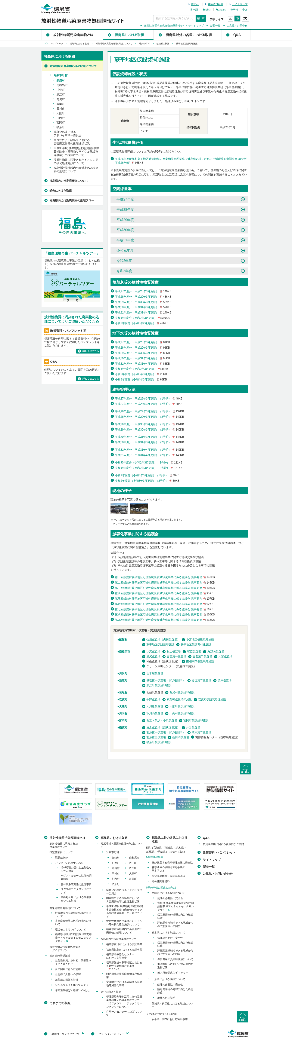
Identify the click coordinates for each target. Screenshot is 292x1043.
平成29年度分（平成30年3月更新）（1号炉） (149, 424)
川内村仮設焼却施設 (182, 713)
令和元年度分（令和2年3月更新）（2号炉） (148, 467)
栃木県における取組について (168, 932)
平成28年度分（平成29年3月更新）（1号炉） (149, 411)
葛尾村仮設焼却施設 (182, 692)
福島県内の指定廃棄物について (69, 180)
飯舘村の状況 (162, 43)
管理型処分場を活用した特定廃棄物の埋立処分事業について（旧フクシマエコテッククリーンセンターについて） (124, 1001)
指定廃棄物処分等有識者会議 (168, 876)
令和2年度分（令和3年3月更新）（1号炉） (147, 475)
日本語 (194, 9)
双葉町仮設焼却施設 (179, 699)
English (206, 9)
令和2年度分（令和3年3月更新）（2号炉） (147, 480)
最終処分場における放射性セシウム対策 (76, 899)
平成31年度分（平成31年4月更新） (143, 312)
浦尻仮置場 (153, 656)
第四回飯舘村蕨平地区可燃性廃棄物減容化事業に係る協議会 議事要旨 (164, 593)
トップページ (56, 43)
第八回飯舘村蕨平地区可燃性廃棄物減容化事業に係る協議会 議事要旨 (165, 614)
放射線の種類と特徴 (66, 979)
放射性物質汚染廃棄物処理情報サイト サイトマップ (174, 25)
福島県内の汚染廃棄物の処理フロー (72, 200)
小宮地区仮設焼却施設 (200, 639)
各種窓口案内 (215, 4)
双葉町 (123, 699)
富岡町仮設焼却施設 (195, 720)
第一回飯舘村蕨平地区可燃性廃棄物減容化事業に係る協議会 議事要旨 (165, 577)
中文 (245, 9)
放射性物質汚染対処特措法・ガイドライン (65, 948)
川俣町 (123, 673)
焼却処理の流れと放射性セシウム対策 (76, 869)
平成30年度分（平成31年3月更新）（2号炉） (149, 442)
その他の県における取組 (161, 1014)
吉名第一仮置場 (176, 656)
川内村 (123, 713)
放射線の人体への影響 (68, 974)
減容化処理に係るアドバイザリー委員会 (67, 133)
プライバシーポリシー (111, 1034)
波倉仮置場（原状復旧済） (163, 727)
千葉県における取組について (168, 979)
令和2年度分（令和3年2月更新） (141, 323)
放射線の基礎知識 (60, 955)
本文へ (195, 4)
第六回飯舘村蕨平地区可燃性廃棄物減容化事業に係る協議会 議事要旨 (164, 604)
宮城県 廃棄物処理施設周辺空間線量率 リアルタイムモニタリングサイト (175, 906)
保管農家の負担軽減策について (175, 959)
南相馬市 (124, 651)
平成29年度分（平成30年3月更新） (143, 302)
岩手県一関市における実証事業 (170, 1019)
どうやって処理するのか (69, 863)
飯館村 (123, 639)
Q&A (236, 34)
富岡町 (123, 720)
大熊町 (123, 706)
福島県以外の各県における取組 (187, 34)
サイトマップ (240, 4)
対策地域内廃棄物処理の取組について (114, 43)
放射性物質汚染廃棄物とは (72, 34)
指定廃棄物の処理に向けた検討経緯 (175, 916)
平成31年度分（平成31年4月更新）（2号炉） (149, 455)
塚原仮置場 (194, 651)
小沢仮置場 (153, 651)
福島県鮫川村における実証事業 (124, 944)
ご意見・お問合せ (237, 25)
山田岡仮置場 (180, 737)
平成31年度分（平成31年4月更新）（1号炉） (149, 449)
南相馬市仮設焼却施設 (200, 661)
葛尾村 (123, 692)
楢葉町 (123, 727)
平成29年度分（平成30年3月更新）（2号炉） (149, 429)
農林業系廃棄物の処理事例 (76, 884)
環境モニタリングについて (70, 929)
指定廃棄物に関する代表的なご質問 (223, 844)
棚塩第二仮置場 (201, 680)
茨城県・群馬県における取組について (172, 1005)
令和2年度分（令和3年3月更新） (141, 374)
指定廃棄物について (61, 852)
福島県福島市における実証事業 (124, 949)
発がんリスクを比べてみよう (71, 985)
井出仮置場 (193, 727)
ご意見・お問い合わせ (218, 873)
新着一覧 (215, 25)
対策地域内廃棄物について (65, 908)
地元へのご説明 (166, 997)
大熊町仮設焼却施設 (182, 706)
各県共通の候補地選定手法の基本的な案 (168, 869)
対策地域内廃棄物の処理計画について (73, 914)
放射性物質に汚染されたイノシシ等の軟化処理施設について (76, 161)
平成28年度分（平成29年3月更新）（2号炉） (149, 416)
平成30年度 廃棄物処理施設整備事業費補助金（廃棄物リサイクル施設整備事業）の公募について (124, 911)
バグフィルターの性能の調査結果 (76, 877)
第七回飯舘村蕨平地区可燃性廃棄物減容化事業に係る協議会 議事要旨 (164, 609)
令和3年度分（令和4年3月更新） (141, 379)
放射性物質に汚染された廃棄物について (64, 845)
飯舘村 (60, 80)
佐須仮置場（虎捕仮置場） (163, 639)
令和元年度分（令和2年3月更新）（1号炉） (148, 462)
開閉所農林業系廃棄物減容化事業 (124, 975)
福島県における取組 (128, 34)
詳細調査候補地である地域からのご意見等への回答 (175, 924)
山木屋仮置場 (154, 673)
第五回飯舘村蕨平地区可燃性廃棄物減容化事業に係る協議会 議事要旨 (165, 598)
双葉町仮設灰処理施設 (212, 699)
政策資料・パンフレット (219, 852)
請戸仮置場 (225, 680)
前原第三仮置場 (156, 737)
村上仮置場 (174, 651)
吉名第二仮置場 (202, 656)
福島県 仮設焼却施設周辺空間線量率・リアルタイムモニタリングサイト (73, 938)
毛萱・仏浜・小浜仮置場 (161, 720)
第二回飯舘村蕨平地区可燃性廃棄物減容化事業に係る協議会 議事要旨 (165, 582)
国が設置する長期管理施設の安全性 (172, 862)
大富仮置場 (225, 656)
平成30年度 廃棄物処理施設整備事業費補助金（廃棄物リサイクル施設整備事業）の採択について (76, 152)
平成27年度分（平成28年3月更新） (143, 291)
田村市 (60, 108)
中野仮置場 (153, 699)
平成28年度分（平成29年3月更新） (143, 296)
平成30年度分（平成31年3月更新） (143, 307)
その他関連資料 (161, 881)
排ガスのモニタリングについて (76, 891)
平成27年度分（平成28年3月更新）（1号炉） (149, 398)
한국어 (234, 9)
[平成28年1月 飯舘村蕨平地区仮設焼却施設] (119, 509)
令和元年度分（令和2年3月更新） (142, 317)
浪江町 (123, 680)
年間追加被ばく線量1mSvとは (72, 990)
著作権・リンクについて (66, 1034)
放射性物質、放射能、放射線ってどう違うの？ (73, 962)
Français (221, 9)
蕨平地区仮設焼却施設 (160, 644)
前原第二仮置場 (201, 732)
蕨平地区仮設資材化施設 (196, 644)
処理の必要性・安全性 (170, 898)
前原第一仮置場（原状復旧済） (165, 732)
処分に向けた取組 (61, 190)
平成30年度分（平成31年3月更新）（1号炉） (149, 436)
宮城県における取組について (168, 892)
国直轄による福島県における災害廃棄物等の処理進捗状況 (72, 141)
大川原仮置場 (154, 706)
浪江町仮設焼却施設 (158, 685)
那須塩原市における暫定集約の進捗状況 (175, 966)
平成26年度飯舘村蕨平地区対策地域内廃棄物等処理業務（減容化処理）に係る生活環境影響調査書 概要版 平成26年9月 (181, 160)
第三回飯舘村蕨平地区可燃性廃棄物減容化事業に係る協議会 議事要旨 (165, 588)
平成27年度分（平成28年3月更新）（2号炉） (149, 404)
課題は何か (61, 857)
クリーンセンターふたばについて (124, 1013)
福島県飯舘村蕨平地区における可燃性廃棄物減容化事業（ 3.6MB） (124, 966)
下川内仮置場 (154, 713)
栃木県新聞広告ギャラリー (172, 972)
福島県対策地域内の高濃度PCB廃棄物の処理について (76, 169)
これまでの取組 (60, 1003)
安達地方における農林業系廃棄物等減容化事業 (124, 984)
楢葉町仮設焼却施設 (158, 742)
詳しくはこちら (91, 351)
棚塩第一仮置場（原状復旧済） (165, 680)
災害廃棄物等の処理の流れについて (73, 922)
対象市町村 (144, 43)
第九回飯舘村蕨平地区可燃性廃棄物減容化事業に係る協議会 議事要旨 (165, 619)
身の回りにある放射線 (68, 969)
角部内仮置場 (215, 651)
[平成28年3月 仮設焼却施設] (139, 509)
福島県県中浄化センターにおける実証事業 (120, 956)
